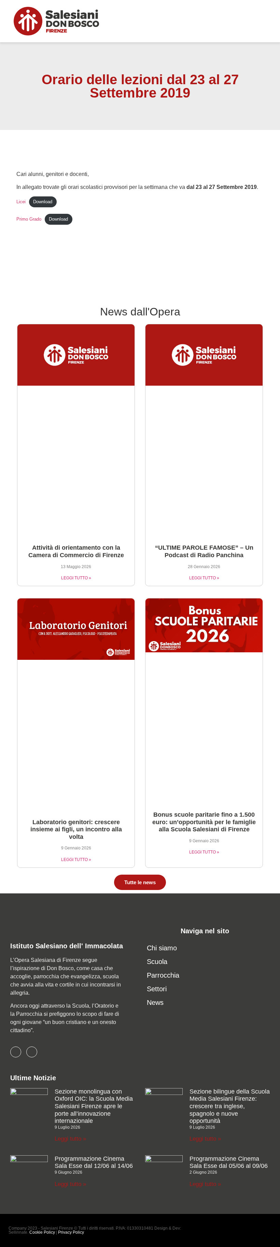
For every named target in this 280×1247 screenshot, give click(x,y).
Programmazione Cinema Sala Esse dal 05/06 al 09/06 (229, 1162)
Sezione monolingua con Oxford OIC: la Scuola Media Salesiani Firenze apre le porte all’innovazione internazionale (94, 1106)
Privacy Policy (71, 1232)
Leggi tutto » (70, 1138)
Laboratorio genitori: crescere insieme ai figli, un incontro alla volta (76, 829)
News (155, 1002)
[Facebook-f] (15, 1051)
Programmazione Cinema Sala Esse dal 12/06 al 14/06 (94, 1162)
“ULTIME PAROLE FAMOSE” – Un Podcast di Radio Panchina (204, 551)
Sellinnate (18, 1232)
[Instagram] (31, 1051)
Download (42, 201)
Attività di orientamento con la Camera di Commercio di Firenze (76, 551)
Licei (21, 201)
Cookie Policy (42, 1232)
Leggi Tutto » (76, 578)
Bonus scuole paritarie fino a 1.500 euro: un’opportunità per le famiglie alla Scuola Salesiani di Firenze (204, 822)
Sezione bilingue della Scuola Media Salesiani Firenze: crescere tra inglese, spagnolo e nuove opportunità (230, 1106)
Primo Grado (28, 219)
